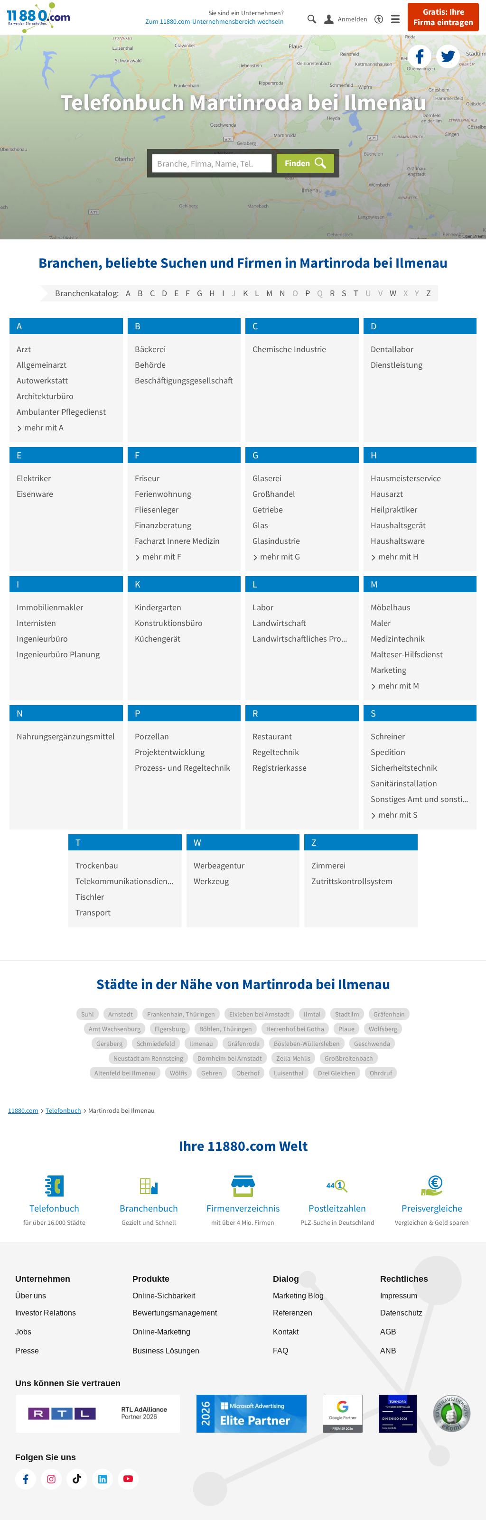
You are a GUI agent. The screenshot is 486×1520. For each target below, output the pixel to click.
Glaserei (266, 478)
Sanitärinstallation (404, 783)
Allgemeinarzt (41, 364)
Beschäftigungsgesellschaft (184, 380)
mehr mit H (397, 556)
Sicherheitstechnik (404, 767)
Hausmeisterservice (406, 478)
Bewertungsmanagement (174, 1313)
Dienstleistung (396, 364)
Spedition (388, 751)
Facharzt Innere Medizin (177, 540)
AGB (388, 1332)
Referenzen (292, 1313)
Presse (27, 1351)
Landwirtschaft (279, 622)
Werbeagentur (219, 865)
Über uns (30, 1296)
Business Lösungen (165, 1351)
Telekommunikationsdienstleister (125, 881)
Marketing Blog (298, 1296)
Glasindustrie (276, 540)
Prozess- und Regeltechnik (182, 767)
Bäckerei (150, 349)
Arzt (24, 349)
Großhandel (273, 493)
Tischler (89, 896)
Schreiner (388, 736)
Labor (262, 607)
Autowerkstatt (42, 380)
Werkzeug (211, 881)
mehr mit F (160, 556)
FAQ (280, 1351)
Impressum (398, 1296)
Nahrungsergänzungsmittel (66, 736)
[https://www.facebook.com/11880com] (25, 1479)
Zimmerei (328, 865)
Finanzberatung (163, 525)
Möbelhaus (391, 607)
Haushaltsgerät (398, 525)
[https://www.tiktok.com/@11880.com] (76, 1479)
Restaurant (272, 736)
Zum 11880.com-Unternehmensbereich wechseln (214, 21)
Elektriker (34, 478)
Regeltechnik (275, 751)
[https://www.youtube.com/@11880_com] (128, 1479)
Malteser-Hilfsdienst (407, 654)
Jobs (23, 1332)
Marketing (388, 669)
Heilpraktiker (394, 509)
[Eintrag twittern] (448, 56)
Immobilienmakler (50, 607)
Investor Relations (45, 1313)
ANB (388, 1351)
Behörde (150, 364)
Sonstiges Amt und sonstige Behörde (420, 798)
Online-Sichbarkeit (163, 1296)
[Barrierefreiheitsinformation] (382, 18)
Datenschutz (401, 1313)
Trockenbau (96, 865)
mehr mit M (397, 685)
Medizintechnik (398, 638)
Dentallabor (392, 349)
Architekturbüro (45, 396)
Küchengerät (157, 638)
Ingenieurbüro (42, 638)
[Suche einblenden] (316, 18)
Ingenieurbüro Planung (58, 654)
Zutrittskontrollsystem (352, 881)
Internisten (36, 622)
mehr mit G (279, 556)
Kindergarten (158, 607)
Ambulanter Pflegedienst (61, 411)
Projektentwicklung (170, 751)
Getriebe (267, 509)
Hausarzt (387, 493)
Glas (260, 525)
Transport (93, 912)
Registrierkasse (279, 767)
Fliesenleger (156, 509)
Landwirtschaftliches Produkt (302, 638)
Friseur (147, 478)
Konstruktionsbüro (169, 622)
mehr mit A (43, 427)
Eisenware (35, 493)
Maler (381, 622)
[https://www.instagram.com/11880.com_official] (51, 1479)
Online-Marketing (161, 1332)
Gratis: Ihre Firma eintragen (443, 17)
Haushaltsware (398, 540)
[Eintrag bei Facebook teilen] (419, 56)
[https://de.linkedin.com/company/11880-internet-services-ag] (102, 1479)
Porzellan (152, 736)
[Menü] (399, 18)
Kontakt (286, 1332)
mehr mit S (397, 814)
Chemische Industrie (289, 349)
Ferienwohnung (163, 493)
